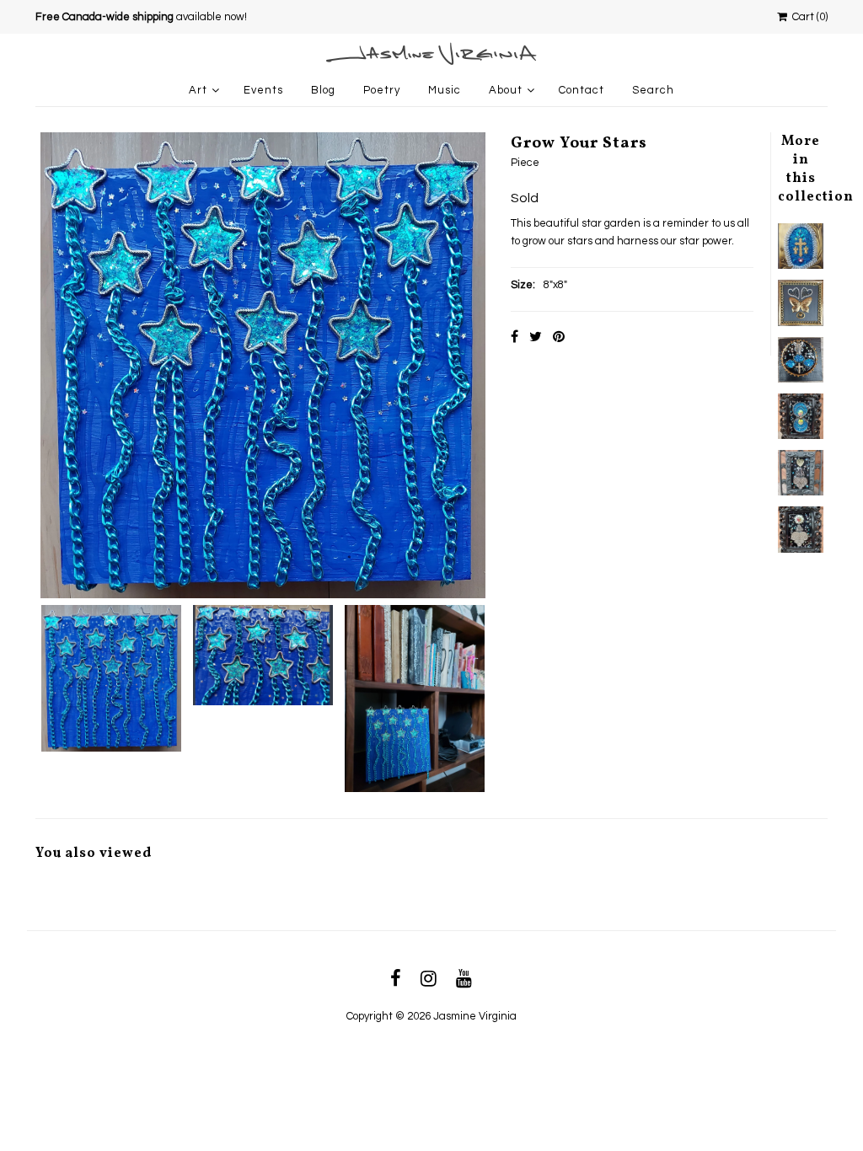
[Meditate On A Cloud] (800, 472)
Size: (523, 285)
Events (263, 90)
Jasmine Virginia (475, 1016)
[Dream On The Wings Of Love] (800, 302)
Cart (807, 17)
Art (198, 90)
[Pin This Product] (559, 337)
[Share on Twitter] (535, 337)
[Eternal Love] (800, 416)
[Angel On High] (800, 360)
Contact (581, 90)
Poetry (381, 90)
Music (444, 90)
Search (653, 90)
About (506, 90)
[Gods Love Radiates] (800, 246)
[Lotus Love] (800, 529)
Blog (323, 90)
